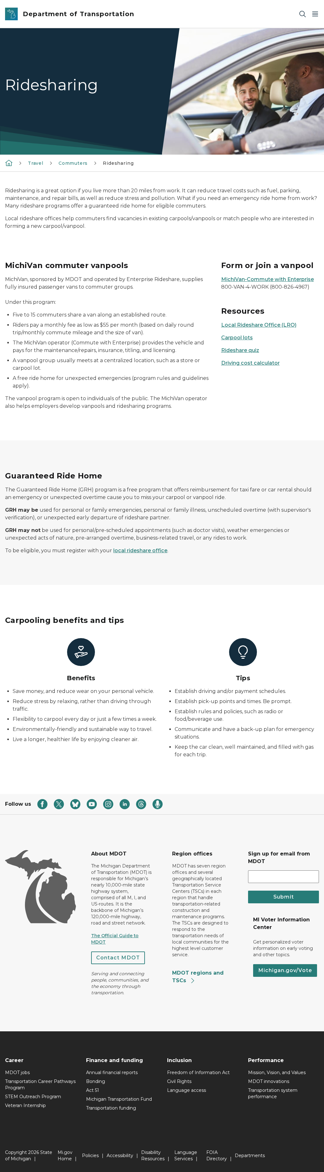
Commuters (73, 163)
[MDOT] (9, 163)
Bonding (95, 1081)
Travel (35, 163)
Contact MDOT (118, 958)
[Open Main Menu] (315, 14)
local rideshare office (140, 551)
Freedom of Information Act (198, 1072)
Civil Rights (179, 1081)
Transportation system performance (272, 1093)
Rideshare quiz (240, 350)
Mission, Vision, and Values (277, 1072)
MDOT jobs (17, 1072)
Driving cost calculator (250, 363)
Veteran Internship (25, 1105)
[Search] (302, 14)
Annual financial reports (112, 1072)
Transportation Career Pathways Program (40, 1085)
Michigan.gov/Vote (285, 970)
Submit (283, 897)
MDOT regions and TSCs (198, 976)
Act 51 (92, 1090)
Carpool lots (237, 338)
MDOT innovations (268, 1081)
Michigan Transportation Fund (119, 1099)
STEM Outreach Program (33, 1096)
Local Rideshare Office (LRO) (258, 325)
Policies (90, 1155)
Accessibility (120, 1155)
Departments (250, 1155)
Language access (186, 1090)
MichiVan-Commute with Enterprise (267, 279)
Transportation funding (111, 1108)
